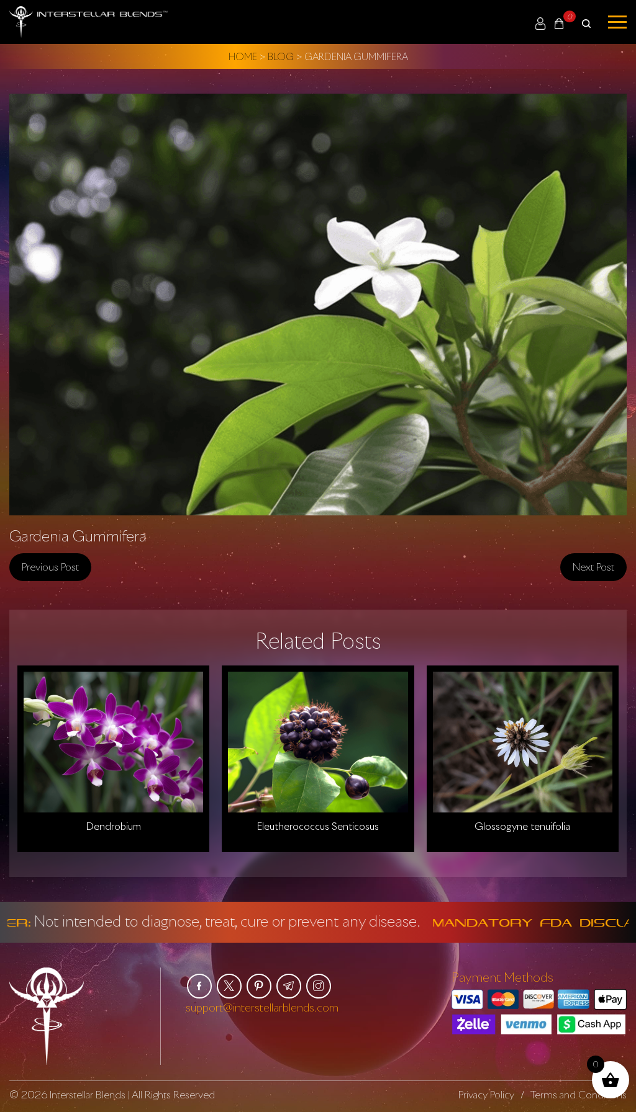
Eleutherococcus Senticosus (318, 826)
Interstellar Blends (87, 1094)
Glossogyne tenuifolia (522, 826)
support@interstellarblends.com (262, 1007)
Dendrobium (113, 826)
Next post (593, 567)
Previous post (50, 567)
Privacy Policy (486, 1094)
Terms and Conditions (578, 1094)
